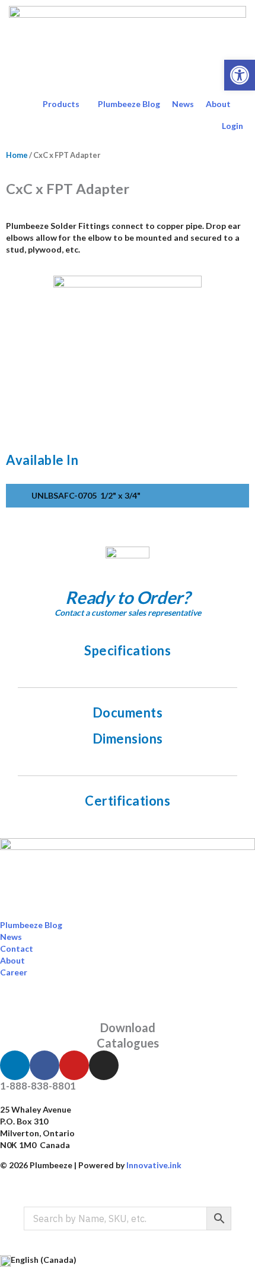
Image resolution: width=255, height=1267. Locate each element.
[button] (239, 75)
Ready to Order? (127, 597)
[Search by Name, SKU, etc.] (127, 1218)
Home (17, 155)
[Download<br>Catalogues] (127, 1005)
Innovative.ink (153, 1165)
